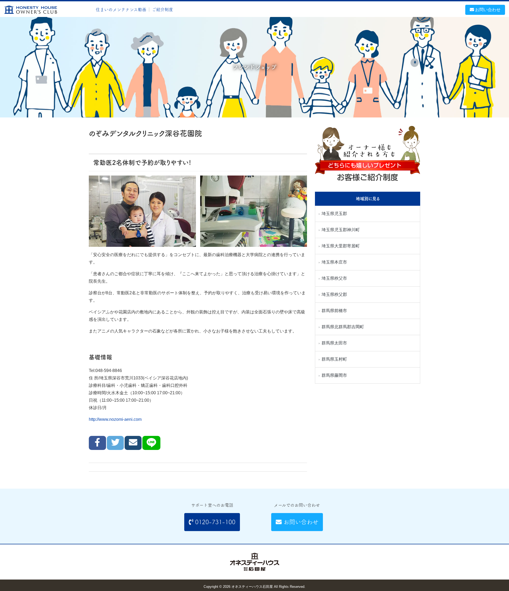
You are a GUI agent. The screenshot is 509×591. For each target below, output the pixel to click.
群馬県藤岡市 (334, 375)
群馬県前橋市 (334, 310)
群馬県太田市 (334, 343)
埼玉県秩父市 (334, 278)
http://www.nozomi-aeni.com (115, 419)
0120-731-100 (214, 522)
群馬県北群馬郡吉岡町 (343, 327)
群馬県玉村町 (334, 359)
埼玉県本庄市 (334, 262)
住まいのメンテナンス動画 (121, 9)
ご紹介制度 (162, 9)
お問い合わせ (487, 9)
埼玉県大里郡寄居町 (341, 246)
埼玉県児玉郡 (334, 213)
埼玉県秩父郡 (334, 294)
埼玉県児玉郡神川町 (341, 229)
